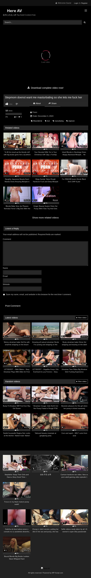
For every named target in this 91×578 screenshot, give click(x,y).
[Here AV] (45, 568)
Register (84, 3)
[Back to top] (83, 571)
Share (54, 103)
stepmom (71, 121)
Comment (7, 239)
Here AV (14, 10)
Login (76, 3)
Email (6, 276)
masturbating (59, 121)
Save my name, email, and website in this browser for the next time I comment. (38, 294)
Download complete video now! (47, 88)
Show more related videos (45, 217)
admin (40, 112)
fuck (48, 121)
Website (6, 284)
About (38, 103)
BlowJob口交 (37, 121)
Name (6, 268)
